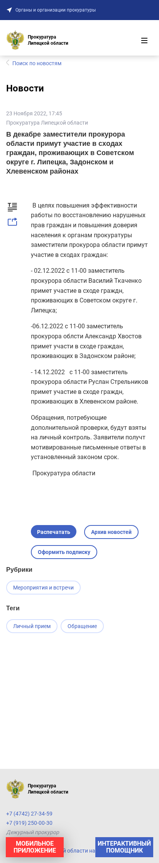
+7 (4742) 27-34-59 (29, 814)
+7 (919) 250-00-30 (29, 823)
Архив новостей (111, 532)
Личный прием (32, 626)
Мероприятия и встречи (43, 587)
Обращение (82, 626)
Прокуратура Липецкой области (47, 123)
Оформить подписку (64, 552)
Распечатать (53, 532)
